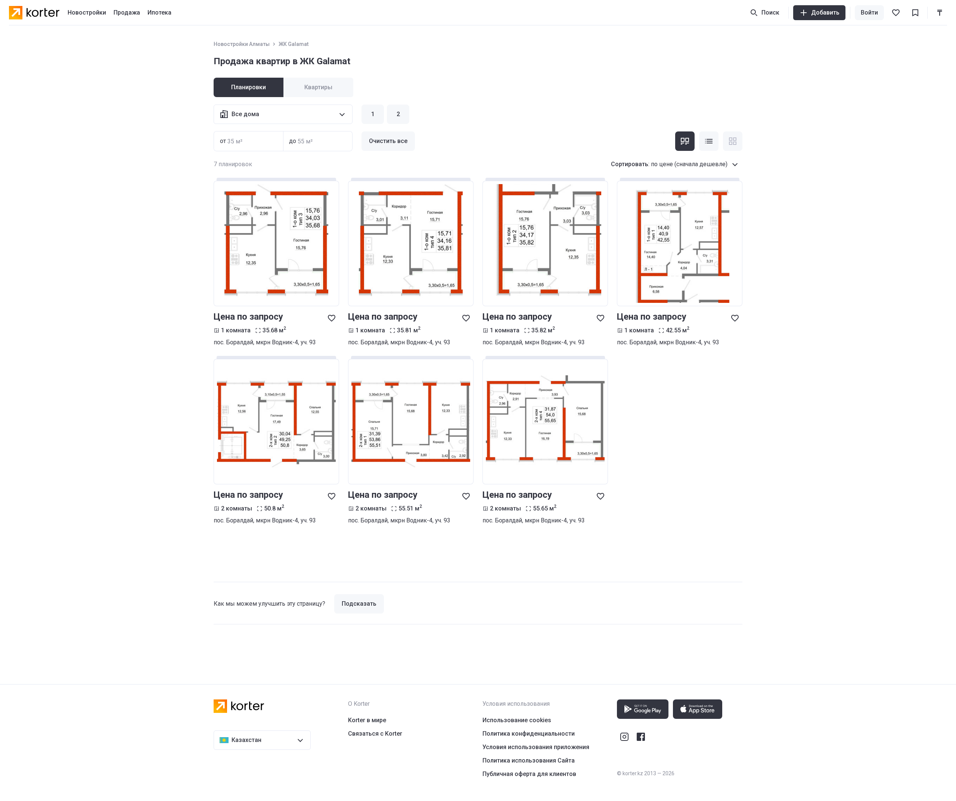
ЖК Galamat (293, 44)
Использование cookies (516, 720)
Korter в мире (367, 720)
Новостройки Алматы (242, 44)
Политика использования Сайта (528, 760)
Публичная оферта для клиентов (529, 773)
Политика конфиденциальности (528, 733)
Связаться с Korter (375, 733)
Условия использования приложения (535, 747)
